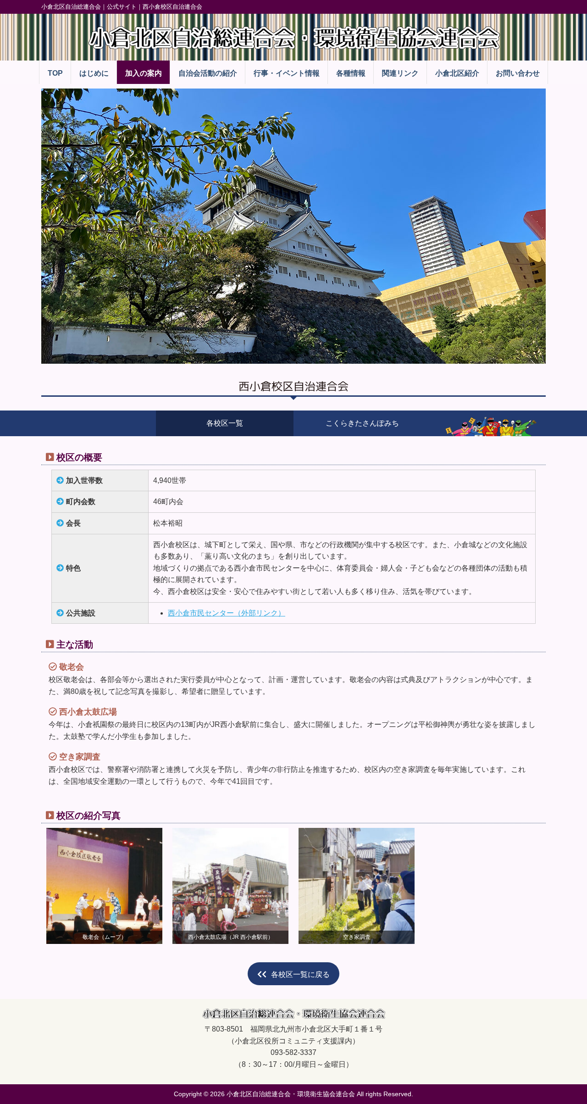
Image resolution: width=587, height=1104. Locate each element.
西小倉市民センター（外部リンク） (226, 613)
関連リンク (400, 73)
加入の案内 (143, 73)
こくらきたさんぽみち (362, 423)
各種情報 (350, 73)
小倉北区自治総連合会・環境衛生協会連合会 (291, 1094)
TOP (55, 73)
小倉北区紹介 (457, 73)
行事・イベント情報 (287, 73)
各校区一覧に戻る (300, 974)
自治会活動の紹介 (207, 73)
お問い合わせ (518, 73)
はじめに (94, 73)
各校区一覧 (224, 423)
